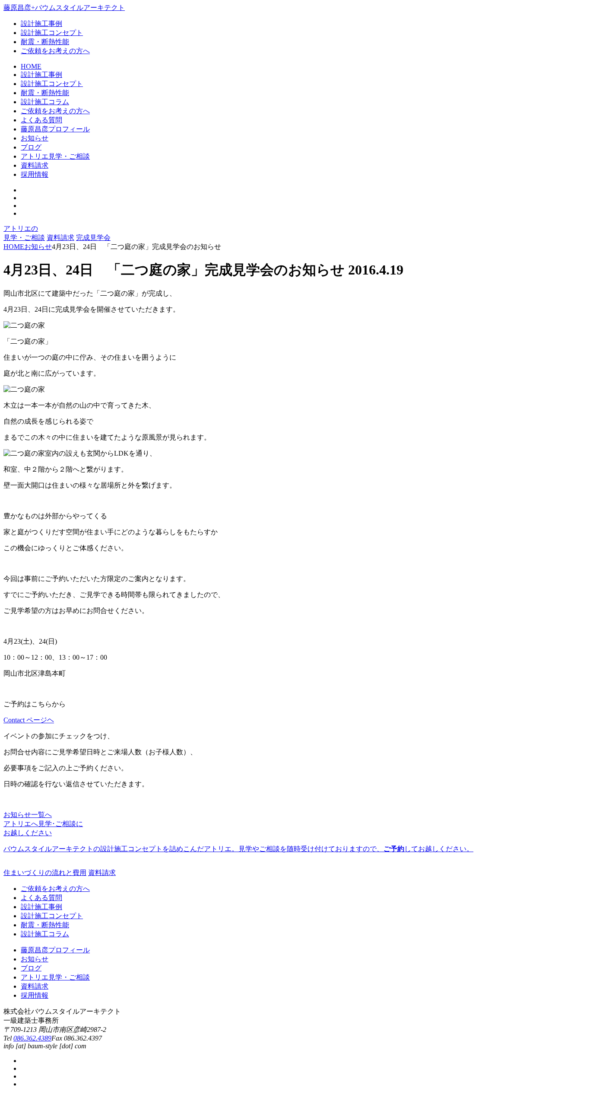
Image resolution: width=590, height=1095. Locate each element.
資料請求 (60, 237)
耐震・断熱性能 (45, 41)
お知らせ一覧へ (27, 814)
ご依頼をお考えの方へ (55, 50)
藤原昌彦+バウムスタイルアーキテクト (64, 7)
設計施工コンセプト (52, 32)
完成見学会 (93, 237)
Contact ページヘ (28, 720)
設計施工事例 (41, 23)
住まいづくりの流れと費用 (44, 872)
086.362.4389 (32, 1038)
